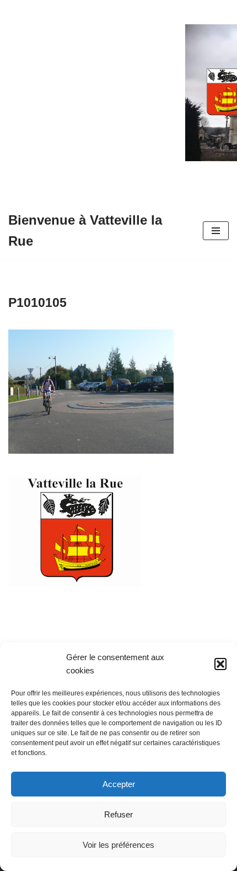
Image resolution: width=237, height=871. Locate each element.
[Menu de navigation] (216, 230)
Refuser (118, 814)
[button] (220, 664)
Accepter (119, 784)
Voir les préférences (118, 844)
